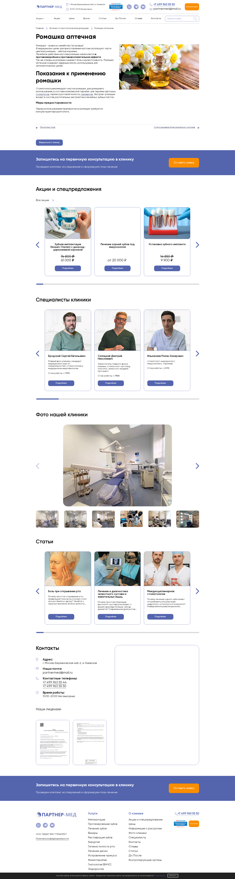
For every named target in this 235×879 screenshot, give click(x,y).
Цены (71, 18)
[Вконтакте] (143, 6)
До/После (120, 18)
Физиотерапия (97, 860)
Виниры (93, 833)
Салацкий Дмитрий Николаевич (110, 357)
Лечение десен (98, 851)
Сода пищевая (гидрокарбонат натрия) (174, 127)
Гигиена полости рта (101, 846)
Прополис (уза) (47, 127)
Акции (57, 18)
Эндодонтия (96, 869)
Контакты (156, 18)
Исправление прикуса (102, 855)
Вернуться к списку (49, 142)
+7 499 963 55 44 (55, 682)
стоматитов (42, 94)
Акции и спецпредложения (145, 819)
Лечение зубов (97, 828)
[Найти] (195, 18)
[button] (37, 245)
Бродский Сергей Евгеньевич (66, 356)
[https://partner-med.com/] (49, 7)
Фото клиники (137, 833)
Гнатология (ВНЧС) (99, 864)
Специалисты (137, 837)
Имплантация (96, 819)
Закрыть (173, 875)
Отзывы (138, 18)
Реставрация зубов (100, 837)
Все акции (43, 200)
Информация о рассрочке (145, 828)
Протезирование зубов (102, 824)
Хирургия (94, 842)
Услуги (39, 19)
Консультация (192, 7)
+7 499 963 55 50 (164, 4)
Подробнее (67, 268)
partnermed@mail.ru (167, 9)
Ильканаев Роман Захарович (165, 356)
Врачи (86, 18)
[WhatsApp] (129, 6)
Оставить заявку (184, 162)
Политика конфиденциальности (52, 839)
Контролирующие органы (145, 860)
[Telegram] (136, 6)
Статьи (102, 18)
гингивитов (87, 94)
